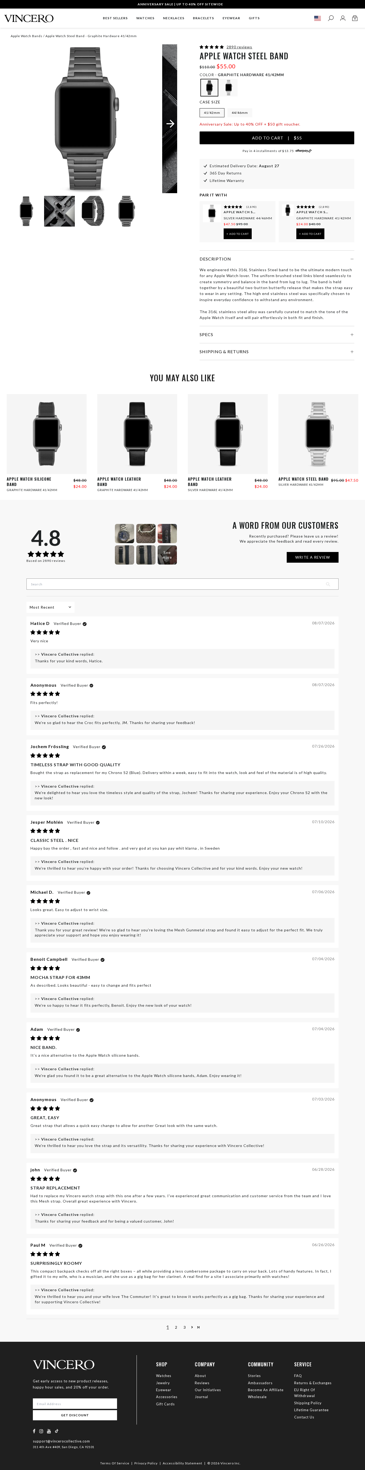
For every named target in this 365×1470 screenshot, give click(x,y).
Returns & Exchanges (313, 1383)
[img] (45, 632)
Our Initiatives (208, 1390)
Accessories (166, 1397)
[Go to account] (343, 18)
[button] (212, 47)
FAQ (298, 1376)
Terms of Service (114, 1463)
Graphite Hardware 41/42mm (323, 218)
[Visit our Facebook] (34, 1431)
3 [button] (185, 1327)
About (200, 1376)
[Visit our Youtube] (49, 1431)
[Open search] (330, 18)
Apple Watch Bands (26, 36)
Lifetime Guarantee (311, 1410)
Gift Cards (165, 1404)
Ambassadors (260, 1383)
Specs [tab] (206, 334)
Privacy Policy (146, 1463)
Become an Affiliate (266, 1390)
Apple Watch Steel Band (240, 212)
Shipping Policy (308, 1403)
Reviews (202, 1383)
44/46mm (240, 113)
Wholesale (257, 1397)
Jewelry (163, 1383)
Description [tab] (215, 258)
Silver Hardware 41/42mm (210, 490)
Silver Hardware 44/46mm (248, 218)
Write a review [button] (312, 557)
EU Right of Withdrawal (304, 1393)
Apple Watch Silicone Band (312, 212)
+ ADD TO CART (238, 233)
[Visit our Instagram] (41, 1431)
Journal (201, 1397)
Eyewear (163, 1390)
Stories (254, 1376)
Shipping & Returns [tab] (224, 351)
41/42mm (212, 113)
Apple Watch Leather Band (119, 481)
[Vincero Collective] (28, 16)
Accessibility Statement (182, 1463)
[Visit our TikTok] (57, 1430)
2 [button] (176, 1327)
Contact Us (304, 1417)
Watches (163, 1376)
